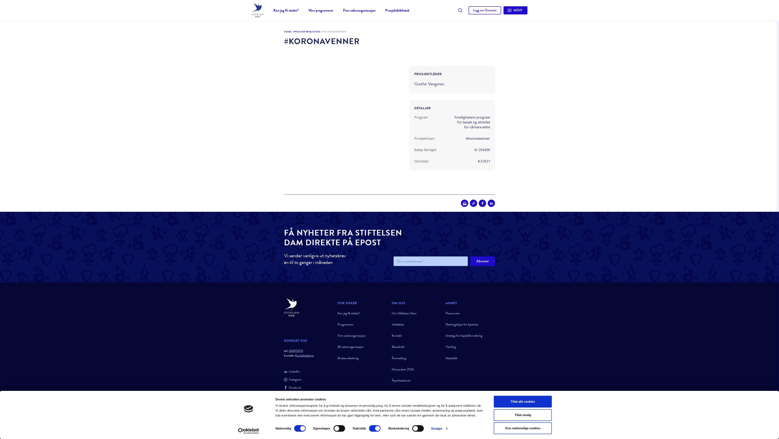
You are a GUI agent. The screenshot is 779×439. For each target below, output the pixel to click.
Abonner (482, 261)
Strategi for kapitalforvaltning (464, 335)
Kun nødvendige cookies (522, 428)
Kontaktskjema (304, 355)
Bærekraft (398, 346)
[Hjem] (308, 307)
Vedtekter (398, 324)
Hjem (287, 31)
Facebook (295, 387)
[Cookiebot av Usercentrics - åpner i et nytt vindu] (248, 431)
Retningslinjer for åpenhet (462, 324)
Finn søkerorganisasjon (359, 10)
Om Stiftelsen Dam (404, 313)
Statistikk (451, 358)
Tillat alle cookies (523, 401)
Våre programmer (320, 10)
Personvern (453, 313)
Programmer (345, 324)
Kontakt (397, 335)
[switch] (339, 428)
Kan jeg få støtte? (286, 10)
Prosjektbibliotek (397, 10)
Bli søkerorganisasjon (351, 346)
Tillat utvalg (523, 415)
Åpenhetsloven (401, 380)
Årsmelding (399, 358)
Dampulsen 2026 (403, 369)
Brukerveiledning (348, 358)
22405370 (296, 350)
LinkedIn (294, 371)
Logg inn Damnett (485, 10)
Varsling (451, 346)
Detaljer (436, 428)
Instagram (295, 379)
